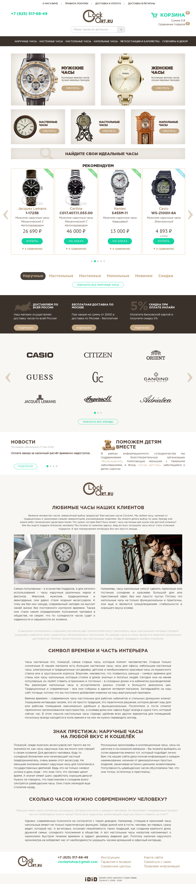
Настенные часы (51, 41)
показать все (98, 285)
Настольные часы (78, 41)
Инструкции (110, 857)
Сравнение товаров (171, 24)
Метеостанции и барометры (139, 41)
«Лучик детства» (149, 465)
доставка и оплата (108, 4)
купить (32, 241)
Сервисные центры (116, 866)
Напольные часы (106, 41)
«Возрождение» (112, 461)
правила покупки (76, 4)
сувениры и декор (175, 41)
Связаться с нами (157, 862)
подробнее (26, 328)
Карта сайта (153, 857)
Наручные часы (26, 41)
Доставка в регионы (141, 4)
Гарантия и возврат (116, 862)
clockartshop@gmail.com (76, 862)
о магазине (50, 4)
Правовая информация (162, 866)
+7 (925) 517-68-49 (29, 14)
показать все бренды (98, 422)
